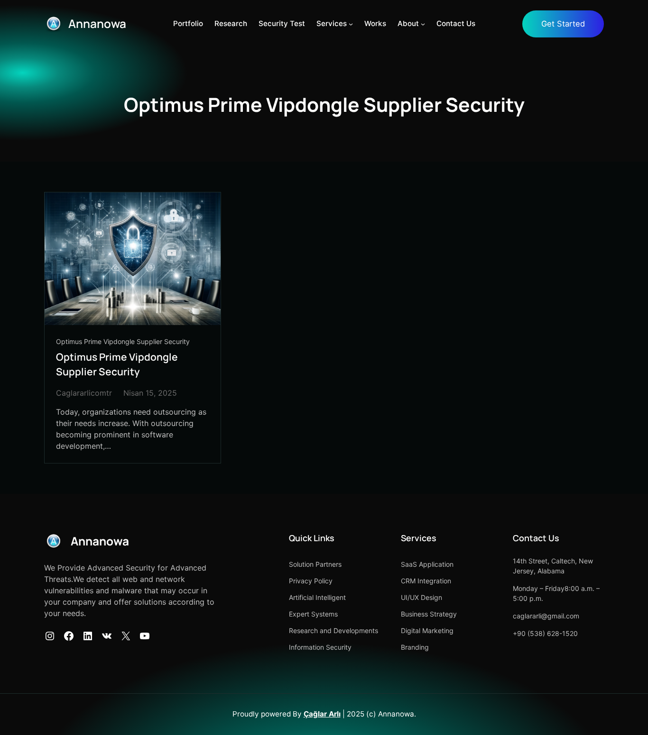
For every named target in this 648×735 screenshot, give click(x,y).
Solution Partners (315, 564)
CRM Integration (426, 581)
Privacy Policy (311, 581)
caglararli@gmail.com (546, 616)
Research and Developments (333, 630)
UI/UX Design (421, 597)
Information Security (320, 647)
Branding (415, 647)
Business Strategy (429, 614)
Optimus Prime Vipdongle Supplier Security (123, 341)
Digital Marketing (427, 630)
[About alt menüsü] (423, 24)
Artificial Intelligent (317, 597)
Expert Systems (313, 614)
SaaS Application (427, 564)
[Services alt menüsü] (351, 24)
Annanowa (97, 23)
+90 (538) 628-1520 (545, 633)
